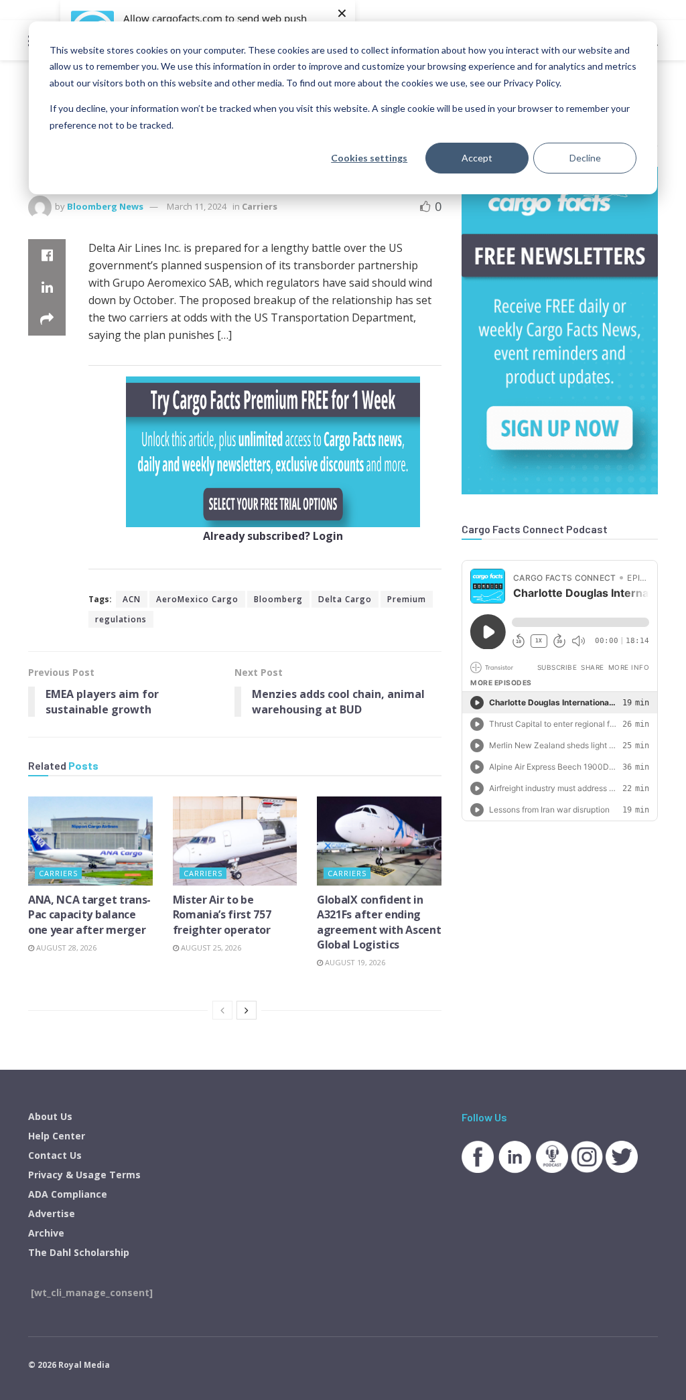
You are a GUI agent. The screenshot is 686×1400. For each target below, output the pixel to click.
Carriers (259, 206)
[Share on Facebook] (47, 255)
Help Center (56, 1135)
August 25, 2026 (210, 947)
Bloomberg (278, 599)
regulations (121, 619)
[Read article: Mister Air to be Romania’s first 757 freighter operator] (235, 841)
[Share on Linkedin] (47, 287)
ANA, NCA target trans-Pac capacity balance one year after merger (89, 914)
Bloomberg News (105, 206)
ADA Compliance (67, 1194)
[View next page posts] (246, 1010)
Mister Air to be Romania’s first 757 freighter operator (222, 914)
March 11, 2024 (196, 206)
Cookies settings (369, 157)
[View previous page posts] (222, 1010)
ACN (132, 599)
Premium (406, 599)
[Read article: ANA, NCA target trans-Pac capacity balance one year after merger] (90, 841)
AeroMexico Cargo (197, 599)
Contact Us (55, 1155)
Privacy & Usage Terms (84, 1174)
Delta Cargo (345, 599)
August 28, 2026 (65, 947)
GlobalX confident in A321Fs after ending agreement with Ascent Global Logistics (379, 922)
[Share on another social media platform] (47, 319)
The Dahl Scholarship (78, 1252)
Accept (477, 157)
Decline (585, 157)
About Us (50, 1116)
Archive (46, 1233)
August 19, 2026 (354, 962)
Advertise (51, 1213)
